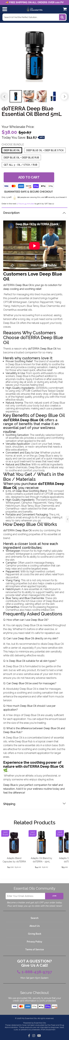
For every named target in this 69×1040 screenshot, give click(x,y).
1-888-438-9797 (37, 972)
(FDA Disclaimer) (47, 1029)
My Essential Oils (29, 1018)
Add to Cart (28, 177)
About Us (35, 926)
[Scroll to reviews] (34, 120)
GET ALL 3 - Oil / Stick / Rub (20, 165)
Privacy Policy (34, 941)
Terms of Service (34, 949)
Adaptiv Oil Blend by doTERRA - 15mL (41, 860)
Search (34, 918)
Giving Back (34, 933)
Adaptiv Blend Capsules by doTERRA (14, 860)
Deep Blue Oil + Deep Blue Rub (21, 157)
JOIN (54, 896)
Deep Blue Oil (12, 150)
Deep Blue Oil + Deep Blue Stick (45, 150)
